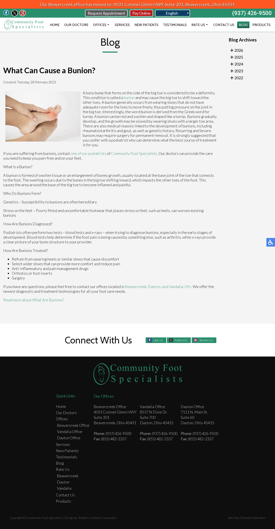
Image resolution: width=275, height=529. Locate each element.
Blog (243, 25)
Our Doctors (76, 25)
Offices (99, 25)
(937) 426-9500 (252, 13)
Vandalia (64, 488)
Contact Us (223, 25)
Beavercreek (67, 475)
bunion (129, 97)
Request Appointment (106, 13)
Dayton (63, 482)
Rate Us (198, 25)
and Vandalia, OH (176, 286)
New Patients (146, 25)
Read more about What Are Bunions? (33, 299)
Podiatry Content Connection (97, 518)
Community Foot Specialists (134, 153)
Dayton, (155, 286)
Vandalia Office (69, 431)
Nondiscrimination (253, 518)
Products (261, 25)
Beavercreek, (136, 286)
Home (55, 25)
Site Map (233, 518)
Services (122, 25)
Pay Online (141, 13)
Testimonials (175, 25)
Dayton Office (68, 437)
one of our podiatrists (88, 153)
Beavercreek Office (73, 425)
